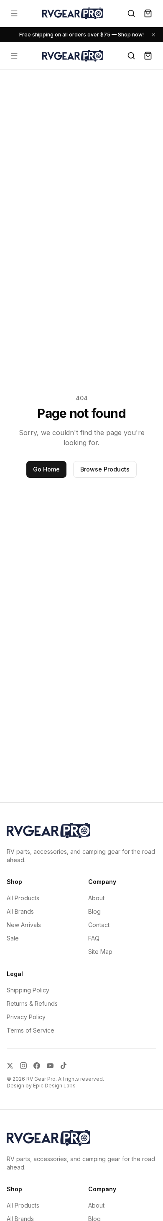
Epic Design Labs (54, 1085)
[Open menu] (14, 13)
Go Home (46, 469)
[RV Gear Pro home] (72, 13)
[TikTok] (63, 1065)
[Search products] (131, 13)
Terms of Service (30, 1030)
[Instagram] (23, 1065)
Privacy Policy (26, 1016)
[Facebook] (36, 1065)
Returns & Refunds (32, 1003)
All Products (23, 898)
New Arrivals (24, 924)
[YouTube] (50, 1065)
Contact (99, 924)
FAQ (93, 938)
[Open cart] (148, 13)
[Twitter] (10, 1065)
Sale (13, 938)
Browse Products (105, 469)
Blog (94, 911)
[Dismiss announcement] (153, 34)
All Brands (20, 911)
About (96, 898)
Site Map (100, 951)
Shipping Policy (28, 990)
